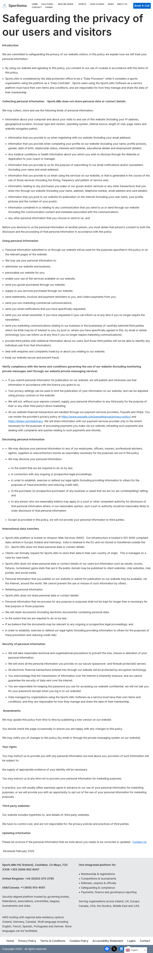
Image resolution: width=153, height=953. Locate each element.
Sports (82, 4)
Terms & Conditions (52, 940)
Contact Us (140, 842)
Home (35, 4)
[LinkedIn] (121, 949)
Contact (37, 7)
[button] (54, 4)
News (111, 4)
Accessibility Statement (107, 940)
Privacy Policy (27, 940)
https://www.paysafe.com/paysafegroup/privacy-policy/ (96, 416)
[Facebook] (107, 949)
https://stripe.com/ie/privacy (25, 421)
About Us (122, 4)
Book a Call (142, 5)
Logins (49, 7)
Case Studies (97, 4)
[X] (114, 949)
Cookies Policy (78, 940)
